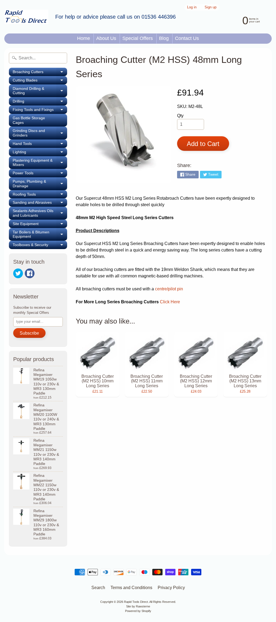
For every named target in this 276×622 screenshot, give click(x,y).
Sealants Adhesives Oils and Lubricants (40, 213)
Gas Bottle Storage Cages (29, 120)
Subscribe (29, 333)
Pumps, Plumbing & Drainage (40, 183)
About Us (106, 38)
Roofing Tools (40, 195)
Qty (180, 115)
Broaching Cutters (40, 73)
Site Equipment (40, 225)
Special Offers (137, 38)
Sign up (210, 7)
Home (83, 38)
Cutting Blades (40, 81)
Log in (191, 7)
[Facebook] (29, 273)
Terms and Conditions (131, 587)
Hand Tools (40, 144)
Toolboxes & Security (40, 246)
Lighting (40, 153)
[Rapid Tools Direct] (26, 16)
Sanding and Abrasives (40, 203)
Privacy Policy (171, 587)
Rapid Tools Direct (136, 601)
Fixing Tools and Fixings (40, 110)
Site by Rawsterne (138, 606)
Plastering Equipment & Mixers (40, 162)
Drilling (40, 102)
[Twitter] (18, 273)
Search (98, 587)
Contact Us (187, 38)
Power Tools (40, 174)
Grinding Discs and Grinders (40, 133)
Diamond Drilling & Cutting (40, 91)
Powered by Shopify (138, 611)
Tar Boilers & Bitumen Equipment (40, 234)
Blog (164, 38)
